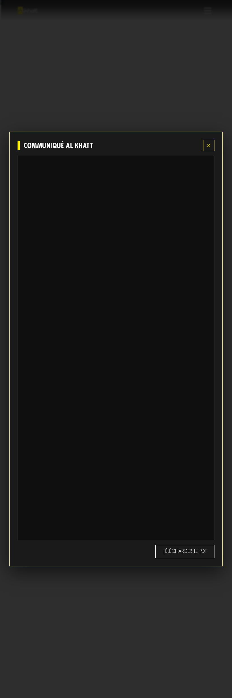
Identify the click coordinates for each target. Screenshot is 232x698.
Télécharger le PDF (185, 551)
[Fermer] (208, 145)
